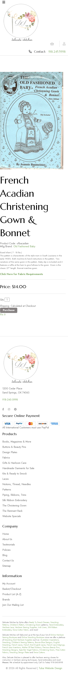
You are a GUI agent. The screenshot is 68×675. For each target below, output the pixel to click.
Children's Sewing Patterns (23, 642)
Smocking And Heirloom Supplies (18, 639)
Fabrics (6, 457)
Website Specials (11, 516)
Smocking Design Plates (19, 652)
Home (5, 534)
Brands (6, 599)
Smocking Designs (10, 650)
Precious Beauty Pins (51, 647)
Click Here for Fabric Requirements (21, 274)
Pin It (2, 314)
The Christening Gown (14, 505)
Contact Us (8, 560)
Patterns (6, 489)
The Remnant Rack (12, 511)
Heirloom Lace (8, 627)
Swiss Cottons (39, 652)
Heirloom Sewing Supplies (26, 627)
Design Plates (9, 452)
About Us (7, 539)
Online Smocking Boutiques (33, 637)
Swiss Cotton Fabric (21, 629)
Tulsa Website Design (50, 668)
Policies (6, 550)
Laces (5, 479)
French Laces (17, 645)
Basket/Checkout (11, 589)
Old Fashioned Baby (24, 246)
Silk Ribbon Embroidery (14, 500)
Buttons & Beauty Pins (14, 447)
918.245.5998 (57, 51)
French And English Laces (35, 645)
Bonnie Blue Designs (43, 642)
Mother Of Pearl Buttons (31, 647)
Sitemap (6, 566)
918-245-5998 (10, 399)
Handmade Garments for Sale (18, 468)
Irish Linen (42, 627)
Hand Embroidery (56, 624)
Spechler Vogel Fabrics (28, 650)
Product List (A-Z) (11, 594)
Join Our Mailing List (13, 605)
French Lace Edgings (56, 645)
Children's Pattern (17, 624)
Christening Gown (33, 624)
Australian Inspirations (49, 639)
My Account (8, 583)
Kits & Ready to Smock (14, 473)
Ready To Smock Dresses (39, 622)
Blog (4, 555)
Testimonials (8, 544)
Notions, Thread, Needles (16, 484)
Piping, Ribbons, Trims (14, 495)
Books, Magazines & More (16, 441)
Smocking (6, 642)
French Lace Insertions (11, 647)
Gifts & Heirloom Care (14, 463)
